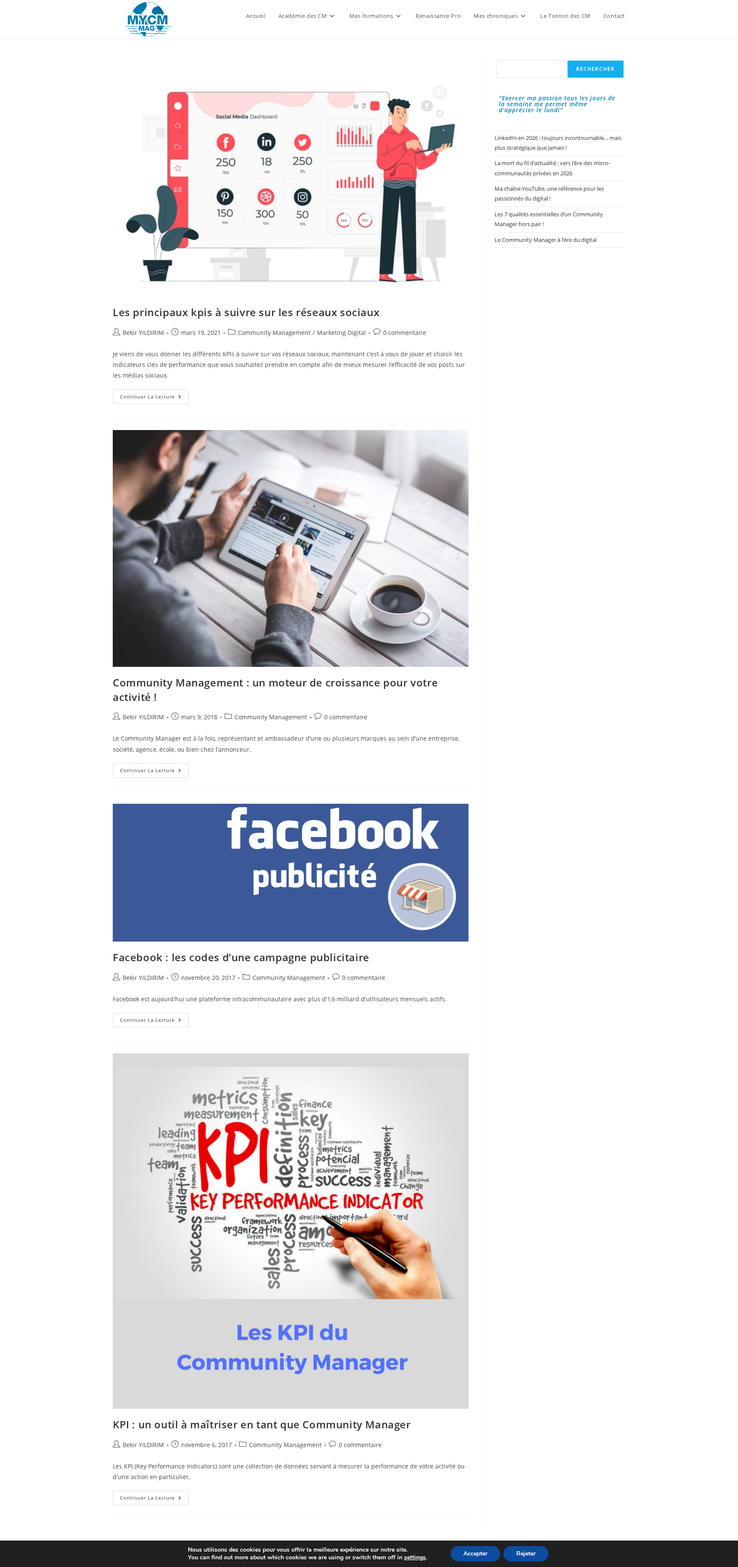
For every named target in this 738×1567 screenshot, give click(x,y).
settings (415, 1557)
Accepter (475, 1554)
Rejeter (526, 1554)
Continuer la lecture (154, 398)
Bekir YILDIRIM (143, 333)
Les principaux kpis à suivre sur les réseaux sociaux (246, 312)
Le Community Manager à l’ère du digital (546, 240)
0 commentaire (404, 333)
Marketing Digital (341, 333)
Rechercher (595, 69)
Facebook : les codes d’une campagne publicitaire (241, 957)
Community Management (274, 333)
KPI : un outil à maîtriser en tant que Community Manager (262, 1424)
